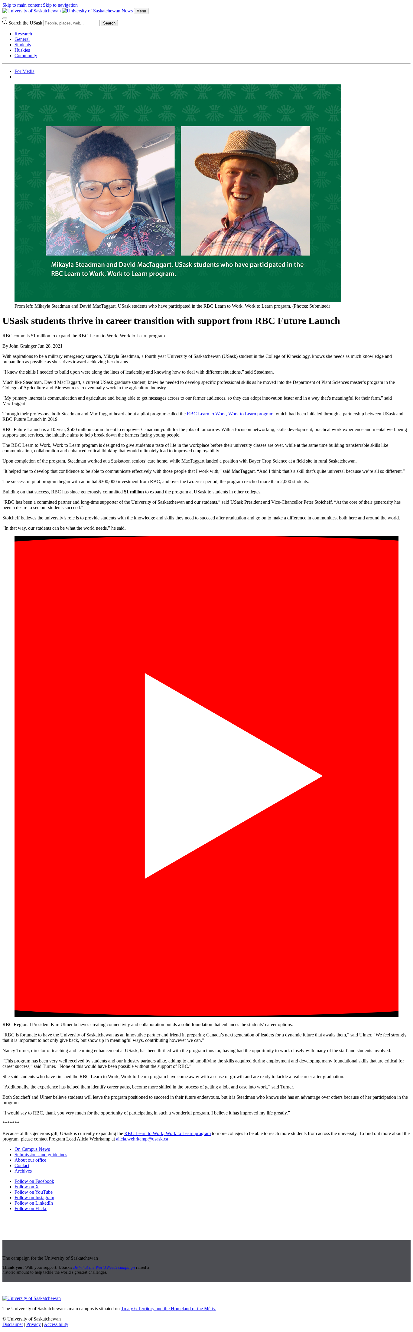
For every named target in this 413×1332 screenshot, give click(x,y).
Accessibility (56, 1324)
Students (23, 44)
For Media (24, 71)
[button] (206, 776)
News (127, 10)
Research (23, 33)
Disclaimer (12, 1324)
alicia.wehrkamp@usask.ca (142, 1138)
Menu (141, 11)
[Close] (4, 18)
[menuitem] (213, 34)
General (22, 39)
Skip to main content (22, 5)
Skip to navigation (60, 5)
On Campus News (32, 1149)
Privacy (33, 1324)
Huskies (22, 50)
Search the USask (25, 22)
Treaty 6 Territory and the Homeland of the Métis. (168, 1308)
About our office (30, 1160)
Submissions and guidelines (41, 1154)
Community (26, 55)
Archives (23, 1170)
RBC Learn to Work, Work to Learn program (230, 413)
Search (109, 23)
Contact (22, 1165)
